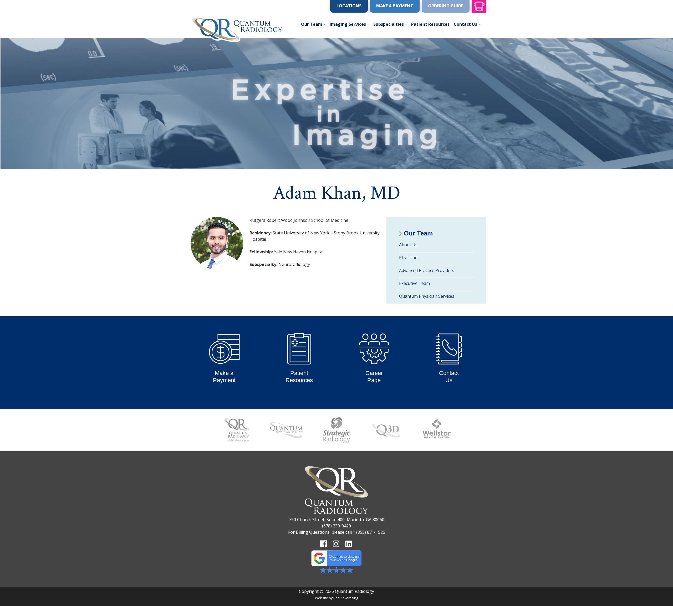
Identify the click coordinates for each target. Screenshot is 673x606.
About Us (408, 245)
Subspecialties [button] (388, 24)
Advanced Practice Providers (426, 270)
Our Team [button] (311, 24)
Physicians (409, 257)
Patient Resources (430, 24)
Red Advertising (345, 597)
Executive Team (414, 283)
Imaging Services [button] (348, 24)
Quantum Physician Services (426, 296)
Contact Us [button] (465, 24)
